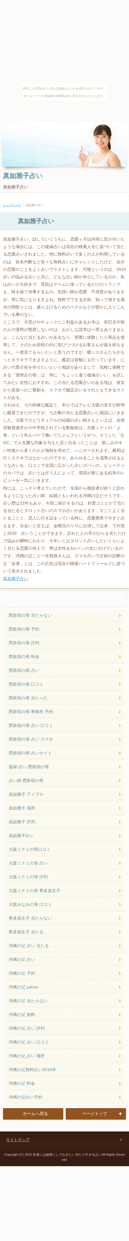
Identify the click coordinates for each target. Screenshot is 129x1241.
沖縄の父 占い (22, 959)
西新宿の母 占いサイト (30, 753)
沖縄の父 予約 (22, 973)
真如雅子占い (23, 175)
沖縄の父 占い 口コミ (29, 1042)
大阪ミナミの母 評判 (28, 876)
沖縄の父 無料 (22, 1014)
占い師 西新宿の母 (26, 780)
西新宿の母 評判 (24, 642)
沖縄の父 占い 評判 (27, 1028)
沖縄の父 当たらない (28, 1000)
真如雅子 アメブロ (26, 794)
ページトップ (94, 1113)
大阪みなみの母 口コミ (30, 904)
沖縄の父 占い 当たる (29, 945)
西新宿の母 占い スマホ (31, 739)
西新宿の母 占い (24, 670)
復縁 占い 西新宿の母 (29, 766)
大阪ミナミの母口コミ (30, 849)
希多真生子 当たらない (30, 918)
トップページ (12, 205)
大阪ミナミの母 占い (28, 863)
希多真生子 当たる (26, 931)
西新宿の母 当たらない (30, 615)
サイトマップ (17, 1139)
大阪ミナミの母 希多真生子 (34, 890)
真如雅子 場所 (22, 808)
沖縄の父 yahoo (23, 987)
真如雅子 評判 (22, 821)
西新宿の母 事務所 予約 (31, 711)
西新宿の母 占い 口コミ (31, 725)
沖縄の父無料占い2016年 (32, 1069)
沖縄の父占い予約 (25, 1097)
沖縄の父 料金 (22, 1083)
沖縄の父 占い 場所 (27, 1055)
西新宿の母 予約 (24, 629)
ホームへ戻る (35, 1113)
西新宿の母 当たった (28, 697)
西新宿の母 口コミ (26, 684)
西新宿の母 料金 (24, 656)
